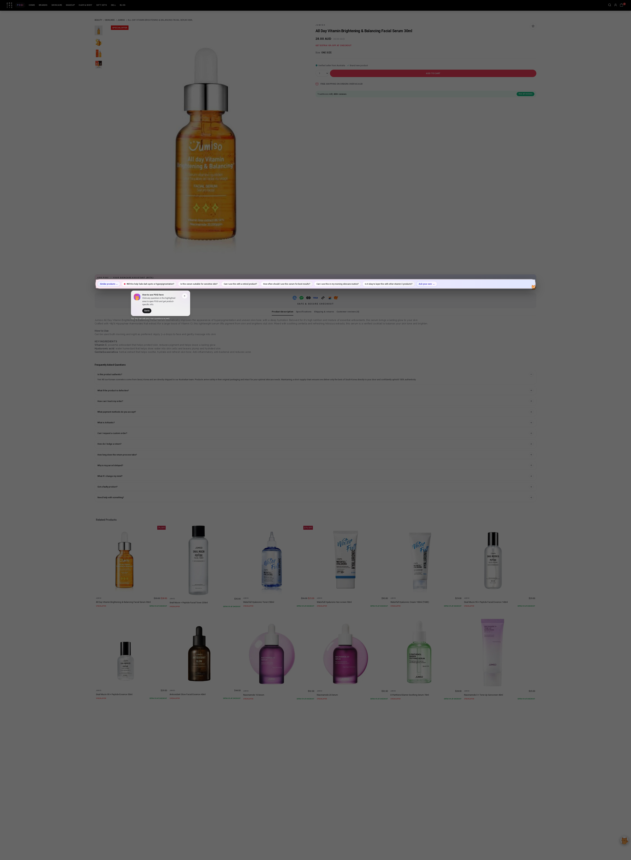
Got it (146, 311)
